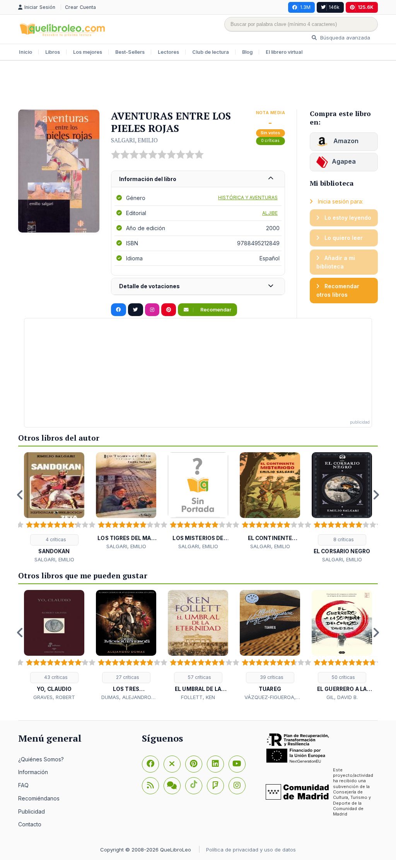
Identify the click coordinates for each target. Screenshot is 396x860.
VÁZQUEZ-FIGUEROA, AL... (270, 697)
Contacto (29, 824)
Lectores (168, 52)
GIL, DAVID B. (342, 697)
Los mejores (87, 52)
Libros (52, 52)
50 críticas (343, 677)
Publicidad (31, 811)
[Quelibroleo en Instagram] (152, 309)
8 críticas (343, 539)
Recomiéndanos (39, 798)
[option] (54, 507)
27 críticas (127, 677)
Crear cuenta (80, 7)
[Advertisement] (198, 85)
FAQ (23, 785)
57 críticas (199, 677)
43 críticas (55, 677)
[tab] (198, 179)
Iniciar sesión (40, 7)
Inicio (25, 52)
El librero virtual (284, 52)
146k (334, 7)
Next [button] (376, 494)
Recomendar (215, 310)
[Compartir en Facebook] (118, 309)
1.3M (305, 7)
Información (33, 772)
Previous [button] (20, 494)
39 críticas (271, 677)
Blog (247, 52)
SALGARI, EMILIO (134, 140)
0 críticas (270, 140)
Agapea (344, 161)
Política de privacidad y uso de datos (251, 849)
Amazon (345, 141)
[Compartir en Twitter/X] (135, 309)
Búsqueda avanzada (344, 37)
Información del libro (147, 179)
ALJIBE (270, 213)
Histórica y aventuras (248, 197)
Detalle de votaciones (149, 286)
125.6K (366, 7)
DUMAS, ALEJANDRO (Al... (126, 697)
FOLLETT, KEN (198, 697)
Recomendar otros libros (337, 290)
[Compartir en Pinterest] (168, 309)
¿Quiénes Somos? (41, 759)
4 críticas (55, 539)
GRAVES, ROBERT (54, 697)
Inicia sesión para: (339, 201)
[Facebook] (150, 764)
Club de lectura (210, 52)
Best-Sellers (130, 52)
